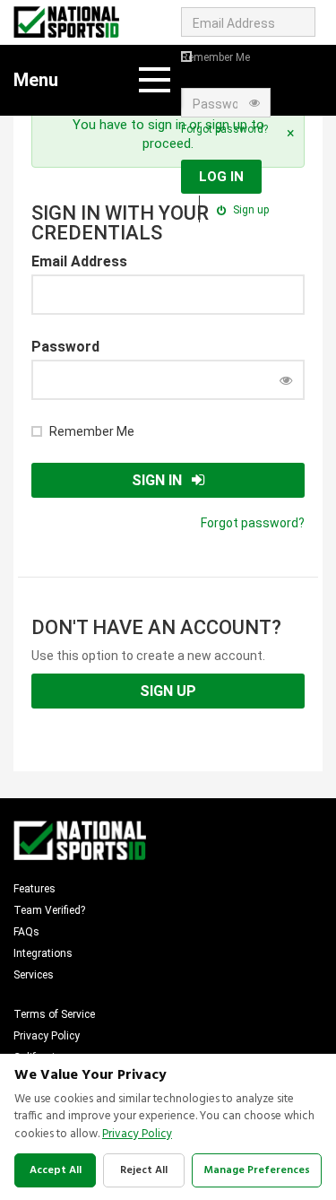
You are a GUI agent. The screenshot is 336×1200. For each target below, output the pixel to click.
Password (65, 346)
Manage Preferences (256, 1170)
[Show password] (286, 380)
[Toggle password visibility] (254, 103)
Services (33, 975)
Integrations (43, 953)
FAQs (26, 932)
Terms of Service (54, 1014)
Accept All (56, 1170)
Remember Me (215, 57)
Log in (221, 177)
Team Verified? (49, 910)
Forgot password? (224, 129)
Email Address (79, 261)
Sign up (249, 210)
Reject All (144, 1170)
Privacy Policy (46, 1036)
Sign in (157, 480)
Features (34, 889)
